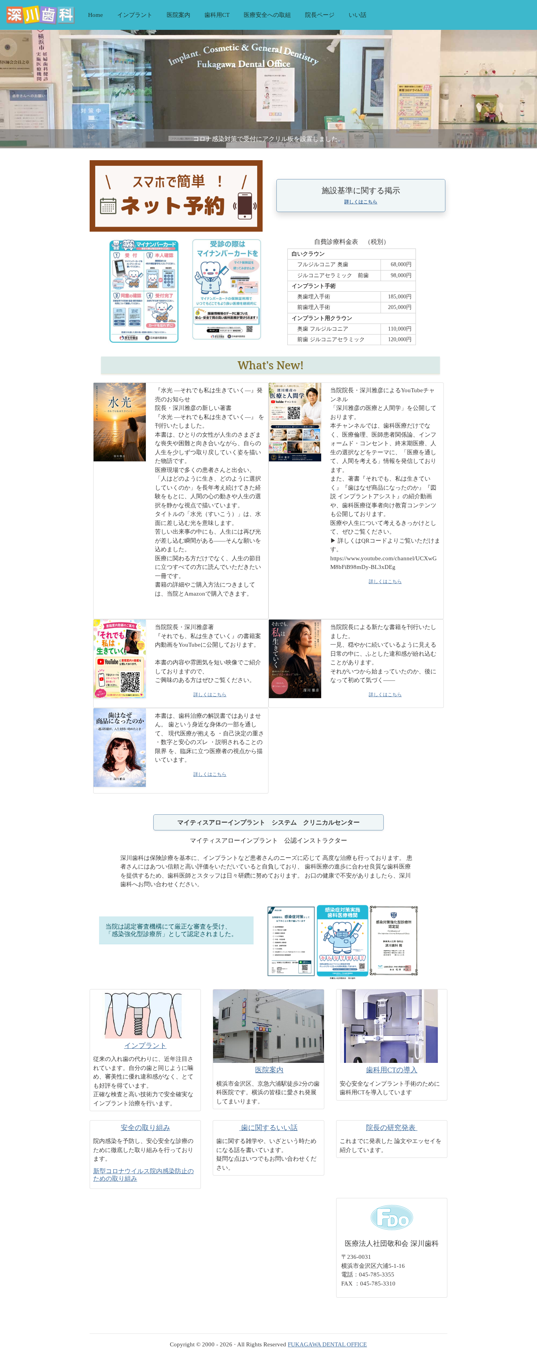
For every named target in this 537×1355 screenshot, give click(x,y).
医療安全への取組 (267, 15)
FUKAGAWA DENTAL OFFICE (327, 1344)
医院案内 (178, 15)
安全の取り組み (145, 1128)
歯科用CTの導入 (391, 1070)
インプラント (135, 15)
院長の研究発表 (391, 1128)
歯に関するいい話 (268, 1128)
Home (95, 15)
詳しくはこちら (360, 202)
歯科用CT (217, 15)
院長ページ (320, 15)
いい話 (357, 15)
